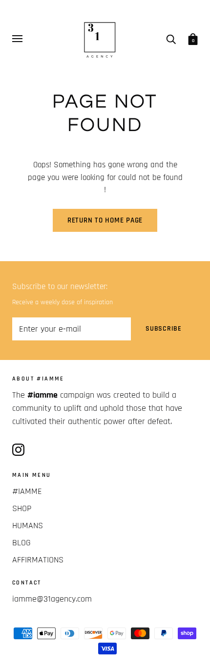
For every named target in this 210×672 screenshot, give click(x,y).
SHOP (21, 508)
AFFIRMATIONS (37, 559)
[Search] (171, 38)
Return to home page (105, 220)
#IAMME (27, 491)
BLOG (21, 542)
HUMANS (27, 525)
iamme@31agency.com (52, 599)
